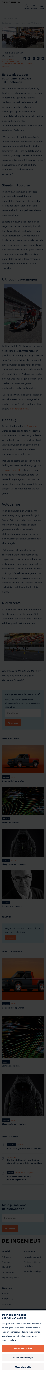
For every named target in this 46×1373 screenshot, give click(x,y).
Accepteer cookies (23, 1348)
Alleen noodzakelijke (23, 1357)
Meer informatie (23, 1366)
